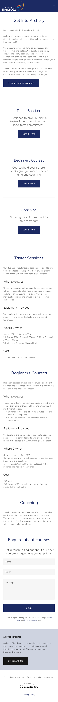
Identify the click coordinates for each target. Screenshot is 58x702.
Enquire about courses (21, 83)
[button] (54, 6)
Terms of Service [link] (30, 620)
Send (29, 608)
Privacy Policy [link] (29, 694)
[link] (13, 6)
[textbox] (29, 561)
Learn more (29, 134)
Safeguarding (15, 661)
